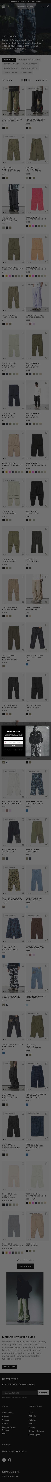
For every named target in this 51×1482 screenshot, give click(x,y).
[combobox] (6, 742)
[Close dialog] (48, 727)
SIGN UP (13, 745)
